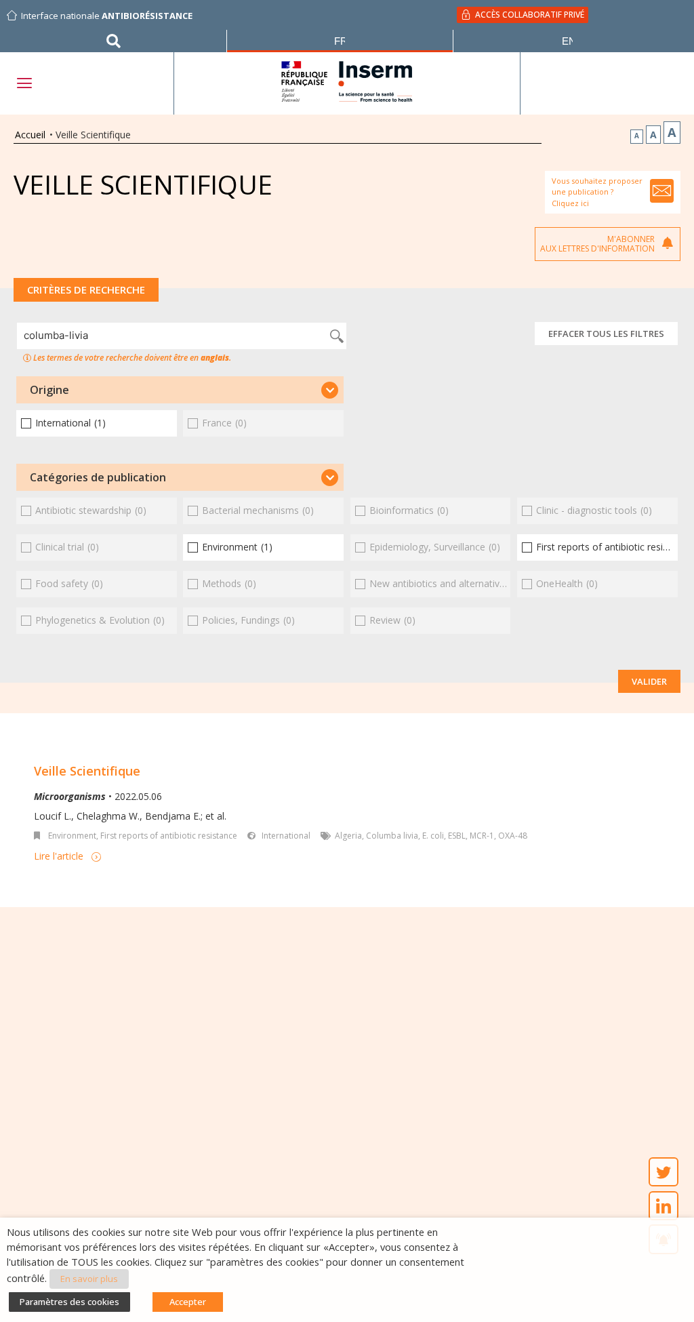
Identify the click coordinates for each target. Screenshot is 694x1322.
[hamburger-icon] (24, 83)
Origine (49, 389)
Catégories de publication (98, 477)
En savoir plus (89, 1279)
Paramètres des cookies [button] (69, 1302)
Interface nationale (106, 15)
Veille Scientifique (87, 771)
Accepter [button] (187, 1302)
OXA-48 (512, 835)
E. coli (433, 835)
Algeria (348, 835)
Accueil (30, 134)
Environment (72, 835)
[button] (180, 389)
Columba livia (392, 835)
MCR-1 (482, 835)
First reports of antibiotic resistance (168, 835)
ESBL (457, 835)
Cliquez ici (570, 203)
